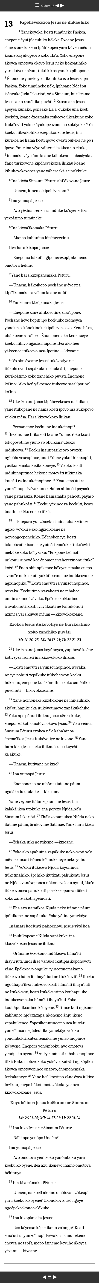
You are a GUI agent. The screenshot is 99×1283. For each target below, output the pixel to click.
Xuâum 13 (48, 6)
